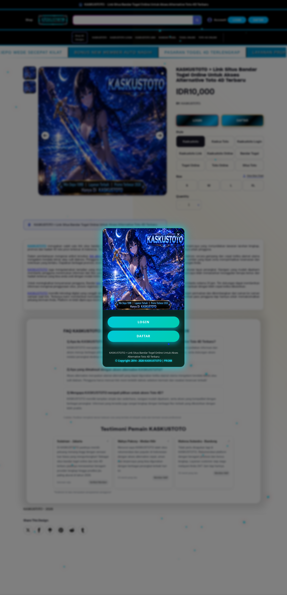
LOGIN (144, 322)
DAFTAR (144, 336)
